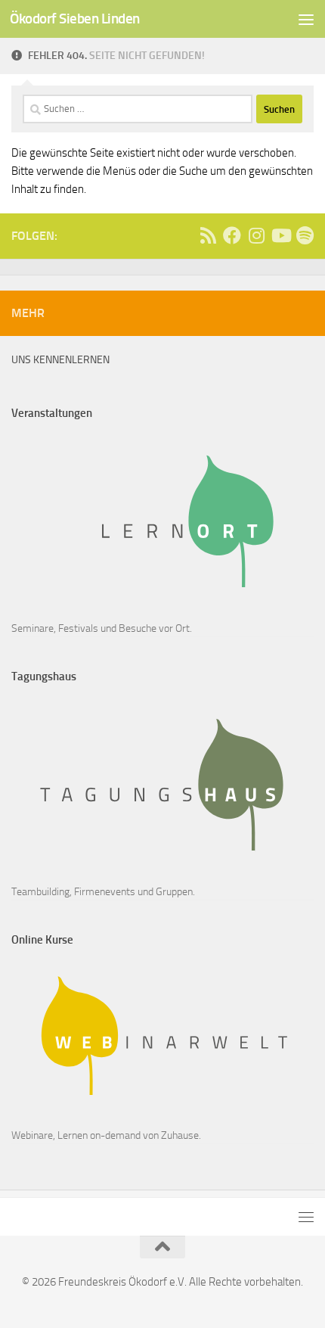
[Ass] (208, 235)
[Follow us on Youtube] (280, 235)
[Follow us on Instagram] (256, 235)
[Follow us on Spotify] (305, 235)
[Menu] (306, 19)
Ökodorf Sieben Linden (75, 18)
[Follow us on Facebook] (232, 235)
